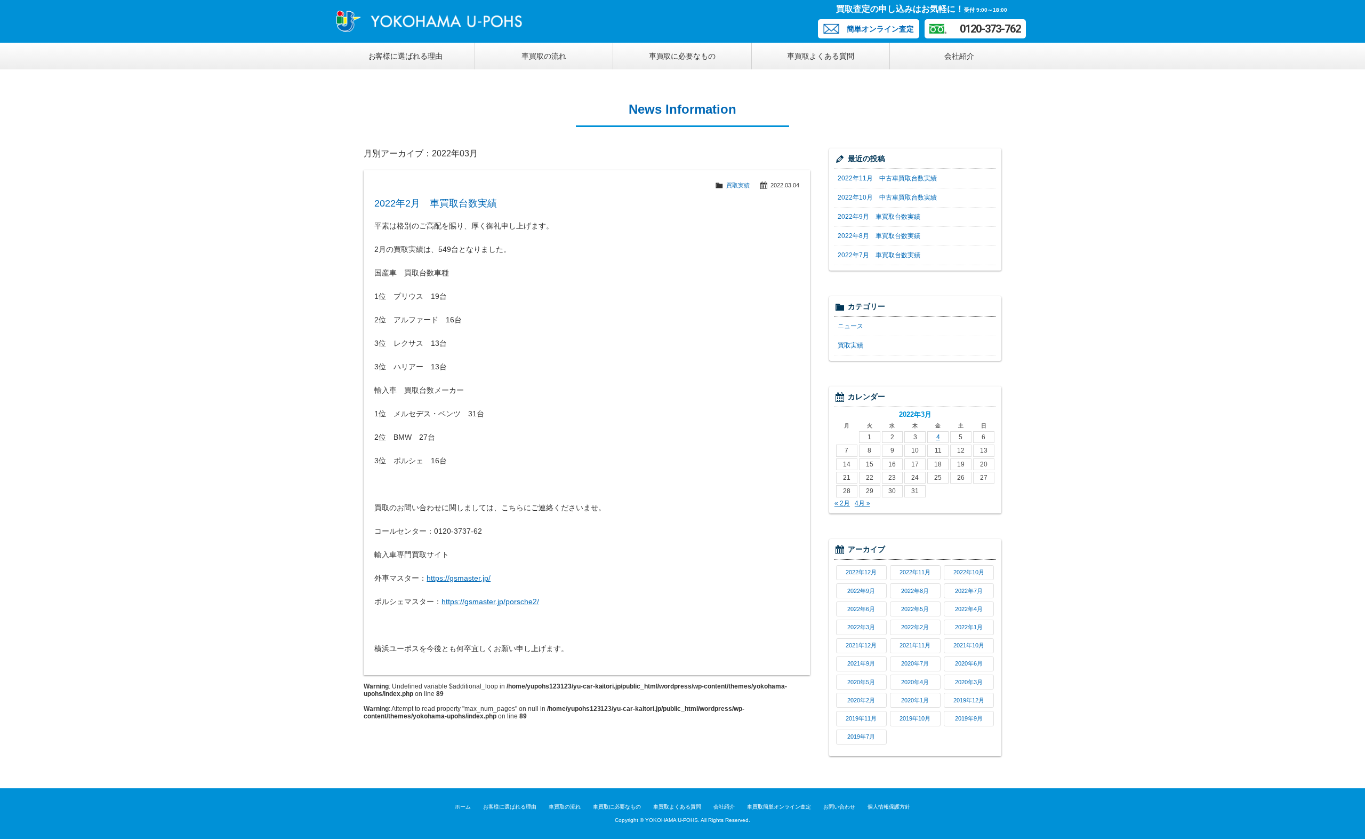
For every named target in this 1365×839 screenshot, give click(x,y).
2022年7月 (969, 591)
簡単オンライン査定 (880, 29)
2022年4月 (969, 609)
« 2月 (842, 503)
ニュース (850, 326)
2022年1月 (969, 627)
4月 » (862, 503)
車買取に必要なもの (682, 56)
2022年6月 (861, 609)
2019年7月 (861, 736)
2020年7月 (915, 663)
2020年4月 (915, 682)
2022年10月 (968, 572)
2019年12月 (968, 700)
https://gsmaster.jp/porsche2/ (490, 601)
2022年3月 (861, 627)
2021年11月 (915, 645)
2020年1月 (915, 700)
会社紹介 (959, 56)
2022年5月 (915, 609)
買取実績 (738, 185)
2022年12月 (861, 572)
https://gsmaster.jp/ (459, 578)
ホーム (463, 807)
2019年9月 (969, 718)
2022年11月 (915, 572)
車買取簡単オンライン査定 (779, 807)
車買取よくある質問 (820, 56)
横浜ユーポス (432, 21)
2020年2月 (861, 700)
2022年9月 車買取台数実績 (879, 216)
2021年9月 (861, 663)
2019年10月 (915, 718)
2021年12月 (861, 645)
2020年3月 (969, 682)
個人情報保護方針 (889, 807)
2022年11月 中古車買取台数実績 (887, 178)
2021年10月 (968, 645)
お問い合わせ (839, 807)
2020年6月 (969, 663)
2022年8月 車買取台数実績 (879, 236)
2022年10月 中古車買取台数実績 (887, 197)
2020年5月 (861, 682)
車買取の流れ (543, 56)
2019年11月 (861, 718)
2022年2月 (915, 627)
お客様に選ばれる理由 (405, 56)
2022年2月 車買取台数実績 (435, 203)
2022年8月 (915, 591)
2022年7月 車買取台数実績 (879, 255)
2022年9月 (861, 591)
